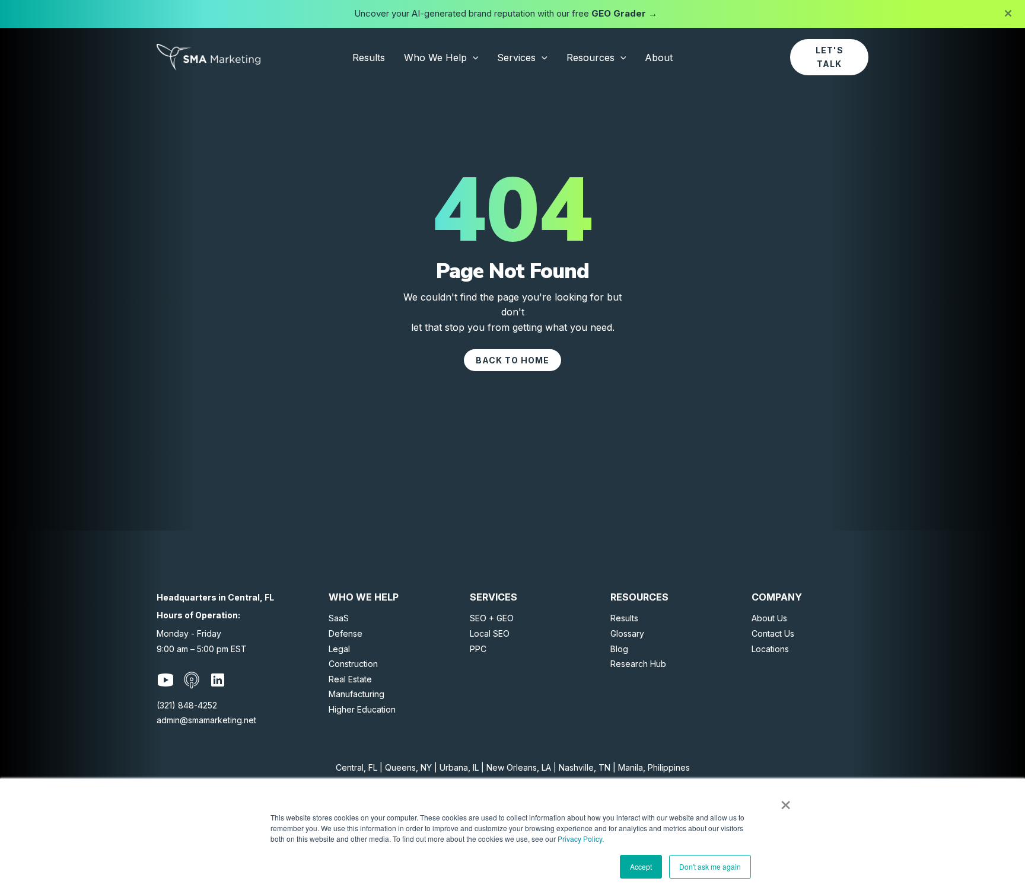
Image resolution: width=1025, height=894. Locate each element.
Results (624, 618)
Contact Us (773, 633)
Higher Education (362, 709)
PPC (478, 649)
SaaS (339, 618)
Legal (339, 649)
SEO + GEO (492, 618)
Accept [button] (641, 866)
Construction (353, 664)
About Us (769, 618)
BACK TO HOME (512, 360)
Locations (770, 649)
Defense (345, 633)
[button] (473, 57)
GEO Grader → (624, 13)
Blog (619, 649)
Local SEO (490, 633)
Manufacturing (356, 694)
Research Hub (638, 664)
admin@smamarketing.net (206, 720)
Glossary (627, 633)
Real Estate (350, 679)
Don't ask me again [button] (710, 866)
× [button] (785, 801)
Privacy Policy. (581, 839)
